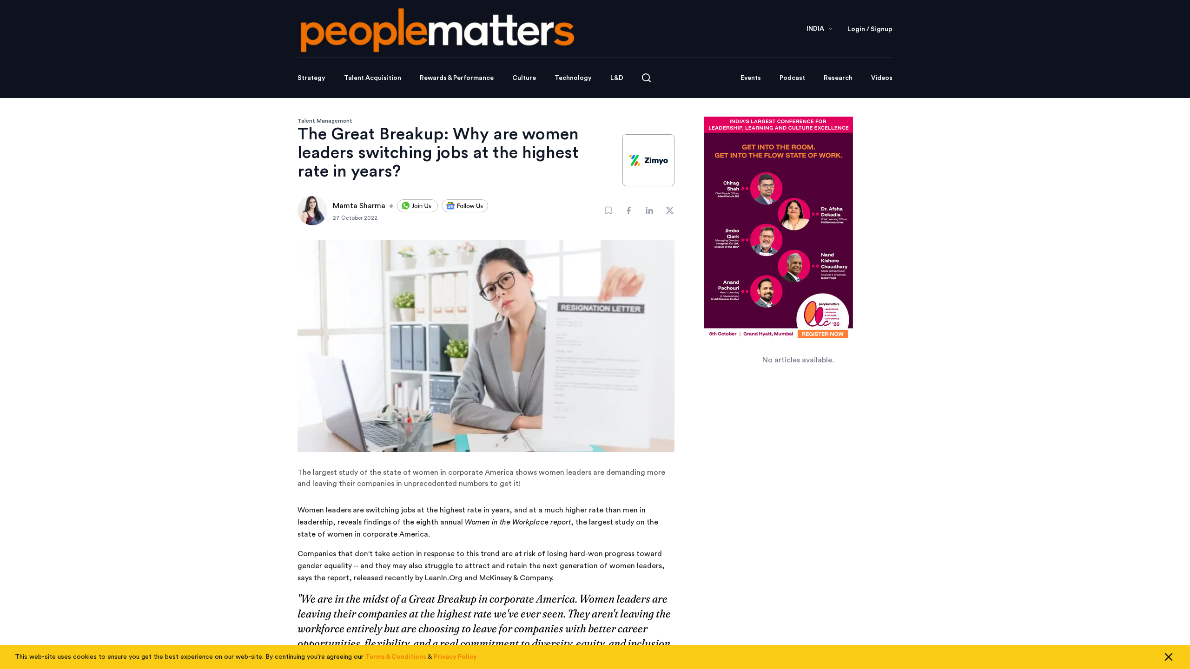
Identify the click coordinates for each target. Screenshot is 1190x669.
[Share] (629, 210)
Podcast (792, 78)
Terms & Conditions (395, 657)
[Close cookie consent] (1168, 656)
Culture (524, 78)
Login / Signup (869, 29)
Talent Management (325, 121)
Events (750, 78)
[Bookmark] (608, 210)
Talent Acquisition (372, 78)
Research (838, 78)
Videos (881, 78)
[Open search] (646, 77)
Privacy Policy (455, 657)
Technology (573, 78)
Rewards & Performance (457, 78)
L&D (616, 78)
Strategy (311, 78)
